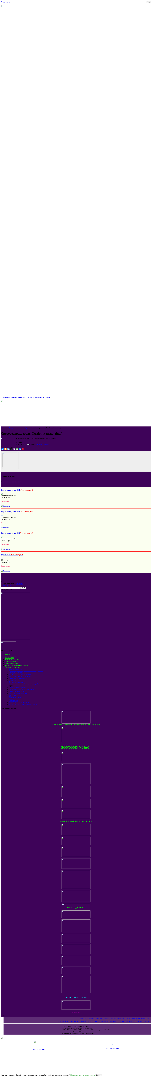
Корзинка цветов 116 (17, 533)
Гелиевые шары (10, 656)
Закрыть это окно (112, 1048)
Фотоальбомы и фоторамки (18, 693)
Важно (40, 397)
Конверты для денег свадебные (20, 674)
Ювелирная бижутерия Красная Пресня (23, 704)
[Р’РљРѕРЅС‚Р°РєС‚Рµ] (2, 449)
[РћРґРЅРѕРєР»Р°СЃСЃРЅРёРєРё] (5, 449)
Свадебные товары (11, 663)
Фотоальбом (47, 397)
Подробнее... (5, 501)
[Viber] (14, 449)
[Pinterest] (23, 449)
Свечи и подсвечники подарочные (21, 689)
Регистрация (5, 2)
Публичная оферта (143, 1021)
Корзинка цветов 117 (17, 511)
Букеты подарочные (16, 669)
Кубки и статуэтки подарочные (20, 676)
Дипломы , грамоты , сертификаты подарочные (26, 671)
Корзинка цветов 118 (17, 490)
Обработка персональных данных (105, 1021)
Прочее (27, 428)
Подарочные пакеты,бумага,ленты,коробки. (24, 684)
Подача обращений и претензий (68, 1021)
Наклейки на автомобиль (18, 678)
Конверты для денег (16, 673)
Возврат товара (86, 1021)
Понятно (99, 1075)
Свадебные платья (11, 661)
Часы (11, 699)
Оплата (17, 397)
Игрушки (12, 695)
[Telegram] (8, 449)
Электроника (13, 701)
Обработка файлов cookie (127, 1021)
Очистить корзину (38, 1049)
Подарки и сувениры (16, 428)
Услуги (28, 397)
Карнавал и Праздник (12, 659)
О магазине (10, 397)
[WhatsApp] (17, 449)
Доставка (23, 397)
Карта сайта (145, 1018)
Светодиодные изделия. (17, 688)
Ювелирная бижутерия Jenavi (19, 702)
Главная (3, 397)
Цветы (7, 654)
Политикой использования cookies (82, 1075)
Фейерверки (9, 658)
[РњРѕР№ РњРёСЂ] (20, 449)
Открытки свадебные (16, 682)
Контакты (34, 397)
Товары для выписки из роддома (16, 665)
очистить (19, 584)
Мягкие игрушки (15, 697)
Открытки (12, 680)
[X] (11, 449)
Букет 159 (12, 555)
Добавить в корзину (42, 444)
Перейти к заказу (7, 585)
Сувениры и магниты (16, 691)
